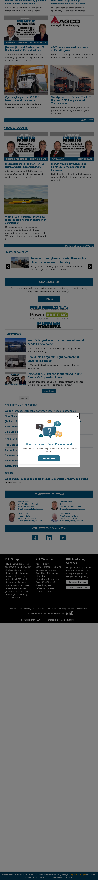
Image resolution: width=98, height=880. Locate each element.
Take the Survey (49, 458)
